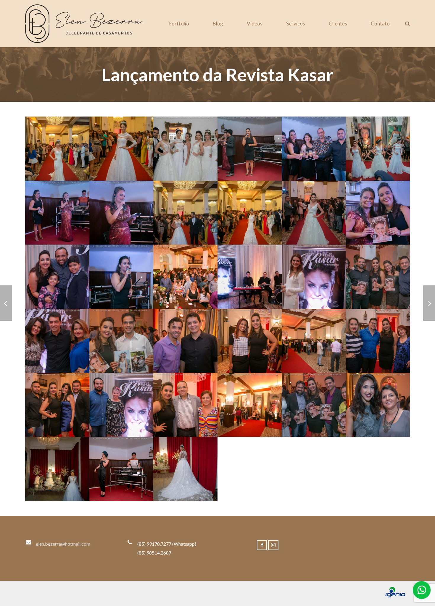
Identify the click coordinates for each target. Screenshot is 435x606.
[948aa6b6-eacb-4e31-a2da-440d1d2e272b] (314, 149)
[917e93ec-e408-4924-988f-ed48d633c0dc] (250, 149)
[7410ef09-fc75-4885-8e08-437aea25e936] (378, 341)
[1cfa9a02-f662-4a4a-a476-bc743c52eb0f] (185, 277)
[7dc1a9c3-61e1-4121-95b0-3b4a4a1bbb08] (378, 277)
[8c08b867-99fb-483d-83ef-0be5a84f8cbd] (121, 341)
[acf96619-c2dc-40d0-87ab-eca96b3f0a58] (250, 405)
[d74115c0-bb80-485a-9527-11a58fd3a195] (314, 213)
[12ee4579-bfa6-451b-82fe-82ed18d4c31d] (185, 149)
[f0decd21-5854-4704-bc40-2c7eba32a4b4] (378, 213)
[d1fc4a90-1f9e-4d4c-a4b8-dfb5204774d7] (250, 213)
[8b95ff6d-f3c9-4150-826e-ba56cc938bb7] (57, 341)
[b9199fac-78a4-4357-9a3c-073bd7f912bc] (314, 405)
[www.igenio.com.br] (395, 595)
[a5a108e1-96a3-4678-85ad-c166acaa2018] (185, 405)
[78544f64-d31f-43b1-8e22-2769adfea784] (57, 405)
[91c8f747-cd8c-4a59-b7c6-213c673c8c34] (314, 341)
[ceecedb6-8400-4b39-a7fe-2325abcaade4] (121, 469)
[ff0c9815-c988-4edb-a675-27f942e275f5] (121, 277)
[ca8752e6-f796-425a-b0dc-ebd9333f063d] (57, 469)
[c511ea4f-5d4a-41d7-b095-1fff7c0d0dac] (185, 213)
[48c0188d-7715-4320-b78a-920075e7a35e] (185, 341)
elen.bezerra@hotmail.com (63, 544)
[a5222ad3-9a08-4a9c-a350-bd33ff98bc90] (378, 149)
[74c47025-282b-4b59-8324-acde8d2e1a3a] (250, 341)
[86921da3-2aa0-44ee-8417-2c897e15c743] (121, 405)
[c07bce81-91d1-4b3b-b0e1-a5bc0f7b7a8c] (57, 213)
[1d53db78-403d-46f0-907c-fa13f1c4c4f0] (250, 277)
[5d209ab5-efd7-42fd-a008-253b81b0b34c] (121, 149)
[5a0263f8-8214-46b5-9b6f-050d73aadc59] (57, 149)
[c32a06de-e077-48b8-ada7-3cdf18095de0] (378, 405)
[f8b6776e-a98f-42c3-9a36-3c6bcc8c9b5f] (185, 469)
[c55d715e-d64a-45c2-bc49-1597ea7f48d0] (121, 213)
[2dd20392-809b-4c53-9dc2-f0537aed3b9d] (314, 277)
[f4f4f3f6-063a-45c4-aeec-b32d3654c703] (57, 277)
